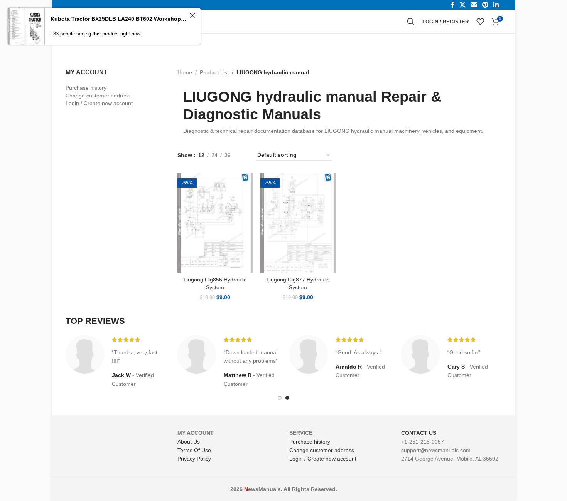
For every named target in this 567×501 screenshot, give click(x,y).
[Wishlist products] (480, 21)
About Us (188, 442)
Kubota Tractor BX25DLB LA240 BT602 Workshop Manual (119, 19)
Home (184, 72)
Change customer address (98, 95)
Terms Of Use (194, 450)
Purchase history (86, 88)
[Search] (410, 21)
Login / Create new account (99, 103)
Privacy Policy (194, 459)
